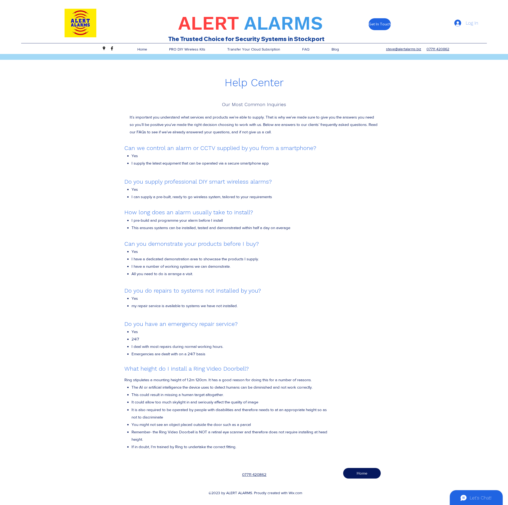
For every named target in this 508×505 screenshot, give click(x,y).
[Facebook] (112, 48)
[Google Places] (104, 48)
